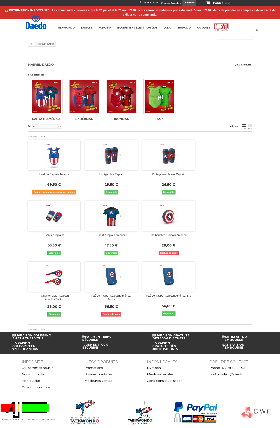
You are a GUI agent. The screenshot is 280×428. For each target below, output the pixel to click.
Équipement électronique (137, 27)
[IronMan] (122, 96)
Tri (29, 126)
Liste (250, 128)
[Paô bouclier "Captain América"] (168, 216)
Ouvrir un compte (36, 387)
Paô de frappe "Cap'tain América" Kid (168, 295)
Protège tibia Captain (111, 174)
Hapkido (184, 27)
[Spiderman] (84, 96)
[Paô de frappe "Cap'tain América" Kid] (168, 276)
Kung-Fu (105, 27)
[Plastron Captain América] (54, 155)
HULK (159, 119)
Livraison (154, 368)
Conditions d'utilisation (165, 381)
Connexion (189, 2)
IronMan (121, 119)
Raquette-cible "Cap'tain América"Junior (54, 297)
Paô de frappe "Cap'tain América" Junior (111, 297)
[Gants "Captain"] (54, 216)
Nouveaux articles (98, 374)
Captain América (46, 119)
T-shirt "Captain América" (111, 235)
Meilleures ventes (98, 381)
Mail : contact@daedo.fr (228, 374)
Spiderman (84, 119)
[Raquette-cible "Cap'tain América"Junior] (54, 276)
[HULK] (159, 96)
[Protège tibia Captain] (111, 155)
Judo (168, 27)
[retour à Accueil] (31, 44)
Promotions (93, 368)
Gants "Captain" (54, 235)
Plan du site (31, 381)
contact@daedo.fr (172, 3)
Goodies (203, 27)
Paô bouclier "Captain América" (168, 235)
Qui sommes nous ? (37, 368)
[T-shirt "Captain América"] (111, 216)
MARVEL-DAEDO (221, 28)
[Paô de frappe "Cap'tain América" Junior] (111, 276)
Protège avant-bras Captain (168, 174)
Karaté (86, 27)
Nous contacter (34, 374)
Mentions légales (160, 374)
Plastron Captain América (54, 174)
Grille (244, 128)
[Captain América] (46, 96)
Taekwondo (65, 27)
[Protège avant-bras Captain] (168, 155)
